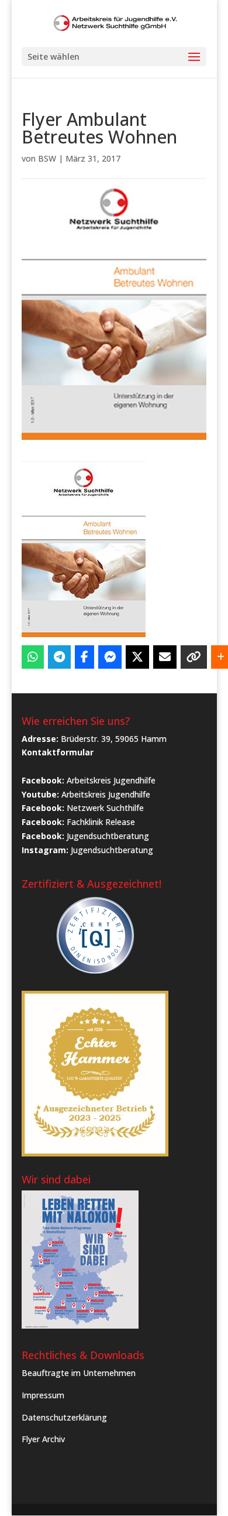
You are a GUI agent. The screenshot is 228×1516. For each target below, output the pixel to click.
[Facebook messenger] (110, 657)
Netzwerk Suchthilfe (105, 807)
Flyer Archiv (43, 1439)
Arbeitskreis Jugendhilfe (111, 780)
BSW (47, 158)
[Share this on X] (137, 657)
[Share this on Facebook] (84, 657)
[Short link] (194, 657)
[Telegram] (59, 657)
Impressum (43, 1395)
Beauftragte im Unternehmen (79, 1372)
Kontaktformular (58, 752)
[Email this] (165, 657)
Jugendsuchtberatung (108, 835)
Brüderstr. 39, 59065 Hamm (114, 738)
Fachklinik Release (101, 821)
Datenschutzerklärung (64, 1417)
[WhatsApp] (33, 657)
